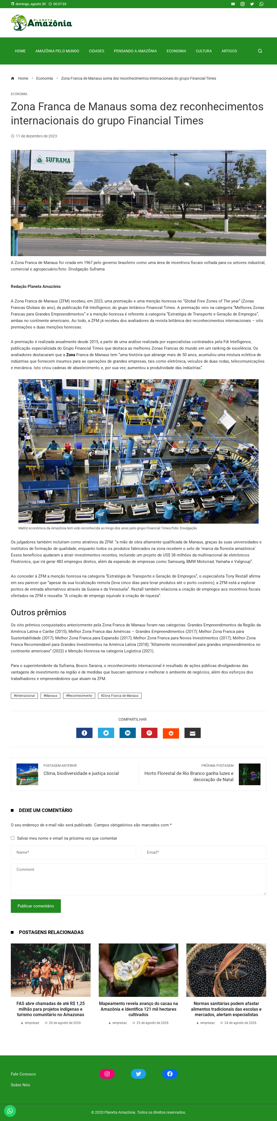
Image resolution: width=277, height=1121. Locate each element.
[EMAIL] (192, 733)
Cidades (96, 51)
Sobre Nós (20, 1085)
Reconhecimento (80, 696)
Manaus (51, 696)
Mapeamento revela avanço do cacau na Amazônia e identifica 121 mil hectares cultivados (138, 1009)
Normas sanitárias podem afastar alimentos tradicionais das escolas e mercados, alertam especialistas (226, 1009)
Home (20, 51)
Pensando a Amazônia (135, 51)
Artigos (229, 51)
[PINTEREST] (149, 733)
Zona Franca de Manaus (120, 696)
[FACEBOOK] (84, 733)
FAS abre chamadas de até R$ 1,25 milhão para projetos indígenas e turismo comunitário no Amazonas (51, 1009)
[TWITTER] (106, 733)
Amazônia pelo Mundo (57, 51)
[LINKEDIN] (128, 733)
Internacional (25, 696)
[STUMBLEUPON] (171, 733)
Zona (70, 354)
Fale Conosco (23, 1074)
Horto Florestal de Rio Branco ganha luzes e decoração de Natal (188, 773)
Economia (176, 51)
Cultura (204, 51)
